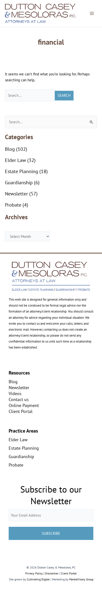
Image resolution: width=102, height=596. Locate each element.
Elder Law (15, 160)
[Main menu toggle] (92, 13)
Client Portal (20, 411)
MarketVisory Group (81, 579)
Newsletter (16, 193)
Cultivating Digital (38, 579)
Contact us (19, 399)
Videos (15, 393)
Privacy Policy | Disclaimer (41, 573)
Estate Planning (21, 171)
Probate (13, 205)
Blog (10, 149)
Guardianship (19, 182)
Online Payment (24, 405)
